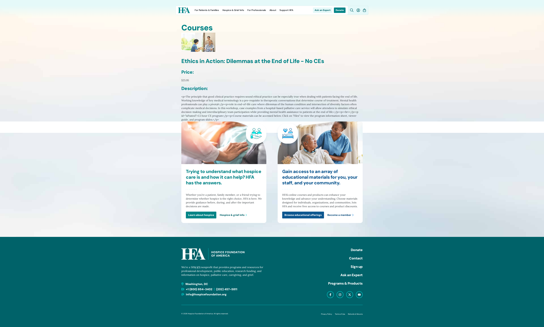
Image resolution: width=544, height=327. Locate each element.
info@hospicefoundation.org (206, 294)
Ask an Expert (323, 10)
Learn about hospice (201, 215)
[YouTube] (359, 294)
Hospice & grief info (232, 215)
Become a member (339, 215)
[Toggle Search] (352, 10)
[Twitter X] (349, 294)
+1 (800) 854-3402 (199, 289)
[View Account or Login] (358, 10)
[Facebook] (330, 294)
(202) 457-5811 (226, 289)
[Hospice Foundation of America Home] (184, 10)
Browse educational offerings (303, 215)
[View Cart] (364, 10)
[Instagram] (340, 294)
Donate (340, 10)
